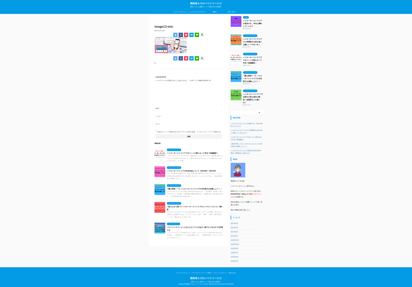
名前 (158, 108)
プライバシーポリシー (219, 273)
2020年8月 (234, 248)
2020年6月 (234, 257)
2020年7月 (234, 252)
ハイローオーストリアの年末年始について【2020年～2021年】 (192, 171)
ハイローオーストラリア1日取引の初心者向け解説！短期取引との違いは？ (246, 151)
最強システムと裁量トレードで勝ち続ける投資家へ (206, 281)
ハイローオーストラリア (197, 12)
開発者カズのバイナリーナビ (206, 3)
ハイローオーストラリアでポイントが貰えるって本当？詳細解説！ (192, 153)
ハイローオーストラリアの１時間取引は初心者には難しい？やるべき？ (252, 42)
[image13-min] (191, 35)
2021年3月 (234, 227)
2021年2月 (234, 231)
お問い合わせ (232, 12)
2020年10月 (235, 244)
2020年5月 (234, 261)
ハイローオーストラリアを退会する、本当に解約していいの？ (252, 23)
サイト (158, 124)
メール (158, 116)
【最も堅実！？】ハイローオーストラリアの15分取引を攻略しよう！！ (194, 189)
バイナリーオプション (180, 12)
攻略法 (214, 12)
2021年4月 (234, 223)
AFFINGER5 (229, 284)
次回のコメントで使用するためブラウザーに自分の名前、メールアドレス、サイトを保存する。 (190, 132)
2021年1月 (234, 236)
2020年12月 (235, 240)
